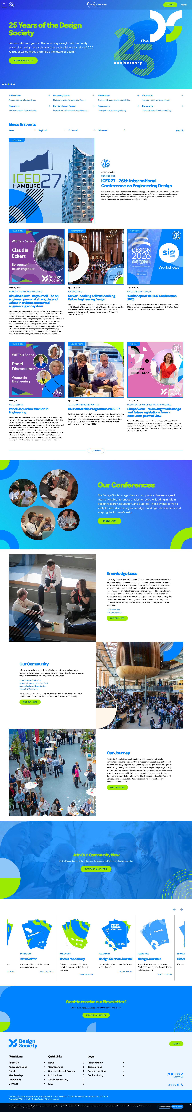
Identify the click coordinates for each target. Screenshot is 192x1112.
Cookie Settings (165, 1106)
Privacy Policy (95, 1063)
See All (179, 131)
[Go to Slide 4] (14, 84)
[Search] (11, 4)
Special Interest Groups (61, 1071)
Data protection (97, 1071)
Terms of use (95, 1067)
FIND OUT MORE (23, 56)
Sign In (184, 5)
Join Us (170, 5)
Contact (13, 1084)
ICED (50, 1084)
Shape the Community (28, 689)
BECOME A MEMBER (96, 869)
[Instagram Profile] (175, 1074)
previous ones (89, 1008)
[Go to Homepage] (96, 4)
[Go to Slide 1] (6, 84)
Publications (55, 1075)
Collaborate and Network (30, 680)
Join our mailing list (96, 1015)
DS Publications (113, 610)
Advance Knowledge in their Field (33, 683)
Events (12, 1071)
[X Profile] (181, 1074)
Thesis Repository (114, 612)
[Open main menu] (4, 4)
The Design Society (36, 1099)
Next (181, 909)
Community (15, 1080)
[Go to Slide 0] (3, 84)
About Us (14, 1063)
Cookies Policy (96, 1075)
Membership (16, 1075)
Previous (174, 909)
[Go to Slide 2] (8, 84)
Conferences (55, 1067)
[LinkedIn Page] (168, 1074)
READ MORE (109, 521)
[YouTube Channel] (171, 1074)
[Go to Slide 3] (11, 84)
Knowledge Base (18, 1067)
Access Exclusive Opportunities (32, 686)
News (51, 1063)
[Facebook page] (178, 1074)
